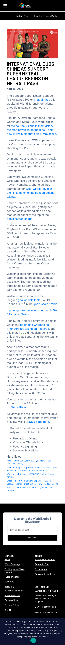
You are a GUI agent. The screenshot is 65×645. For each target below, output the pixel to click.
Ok (33, 640)
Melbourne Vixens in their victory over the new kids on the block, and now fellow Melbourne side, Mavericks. (32, 129)
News (7, 559)
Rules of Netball (12, 576)
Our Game (9, 581)
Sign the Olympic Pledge (46, 15)
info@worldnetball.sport (48, 612)
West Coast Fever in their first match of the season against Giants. (31, 192)
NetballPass (22, 15)
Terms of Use (11, 600)
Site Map (9, 610)
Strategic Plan (42, 564)
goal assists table (29, 300)
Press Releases (12, 595)
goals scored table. (45, 304)
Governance (41, 569)
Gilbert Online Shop (14, 590)
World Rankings (12, 564)
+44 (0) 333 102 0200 (46, 607)
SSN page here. (39, 421)
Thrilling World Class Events (14, 570)
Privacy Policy (12, 605)
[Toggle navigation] (5, 6)
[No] (61, 631)
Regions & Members (45, 574)
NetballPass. (19, 407)
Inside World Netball (45, 559)
